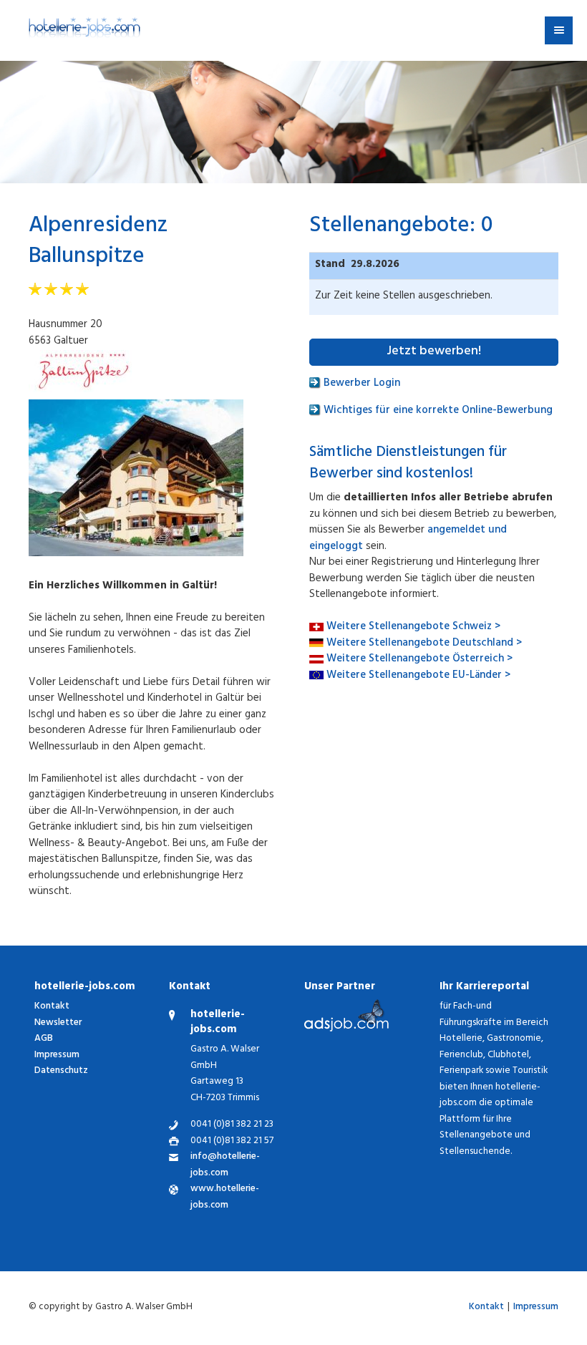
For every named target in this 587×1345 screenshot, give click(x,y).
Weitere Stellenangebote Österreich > (419, 659)
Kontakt (51, 1007)
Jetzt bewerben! (434, 352)
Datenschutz (61, 1071)
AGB (43, 1039)
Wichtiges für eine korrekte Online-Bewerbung (437, 411)
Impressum (56, 1055)
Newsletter (58, 1023)
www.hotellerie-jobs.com (224, 1198)
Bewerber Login (360, 384)
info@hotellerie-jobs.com (225, 1166)
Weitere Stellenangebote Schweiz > (413, 627)
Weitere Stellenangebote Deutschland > (424, 643)
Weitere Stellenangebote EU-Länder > (418, 676)
